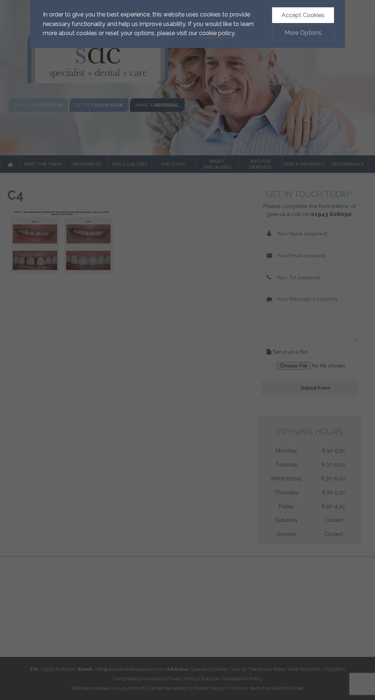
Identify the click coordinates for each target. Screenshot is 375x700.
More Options (303, 32)
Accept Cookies (303, 15)
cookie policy (216, 33)
